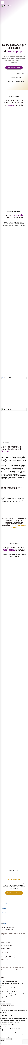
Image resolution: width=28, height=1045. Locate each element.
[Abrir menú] (2, 2)
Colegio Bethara (5, 942)
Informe (8, 1004)
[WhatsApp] (13, 956)
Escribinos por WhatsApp (14, 893)
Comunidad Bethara (6, 945)
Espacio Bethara (5, 948)
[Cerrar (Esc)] (0, 1008)
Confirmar (8, 1039)
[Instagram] (2, 956)
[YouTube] (6, 956)
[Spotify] (10, 956)
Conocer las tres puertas (14, 68)
